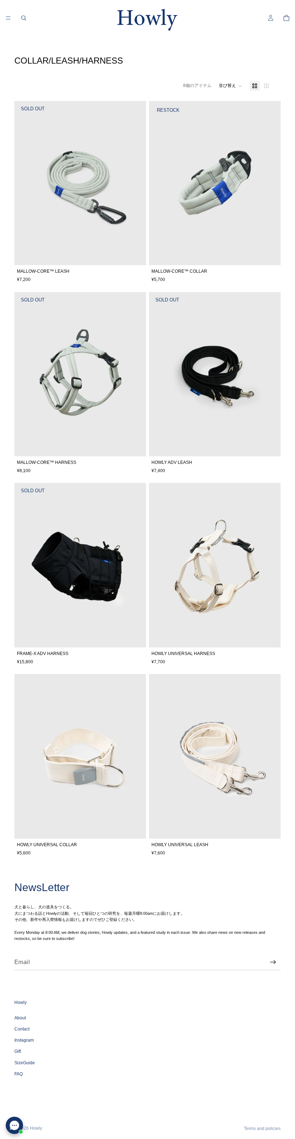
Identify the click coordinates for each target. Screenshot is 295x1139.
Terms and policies (262, 1128)
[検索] (24, 18)
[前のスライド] (25, 183)
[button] (230, 86)
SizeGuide (24, 1062)
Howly (36, 1128)
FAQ (18, 1073)
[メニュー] (8, 18)
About (20, 1017)
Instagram (24, 1040)
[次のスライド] (135, 183)
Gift (17, 1051)
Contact (22, 1029)
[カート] (286, 18)
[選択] (269, 254)
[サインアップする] (273, 962)
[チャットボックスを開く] (14, 1125)
